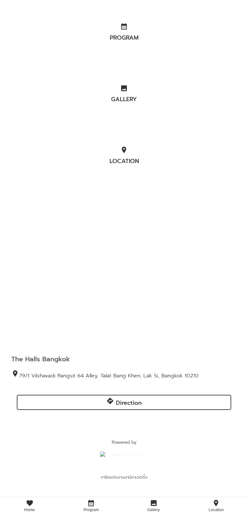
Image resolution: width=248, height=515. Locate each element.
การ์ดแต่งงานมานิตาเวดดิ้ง (124, 477)
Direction (124, 402)
